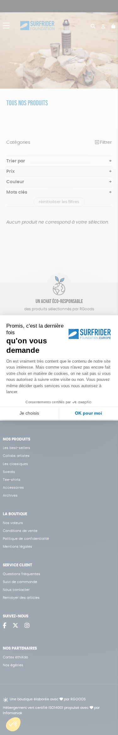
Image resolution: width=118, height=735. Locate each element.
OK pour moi (88, 413)
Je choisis (29, 413)
